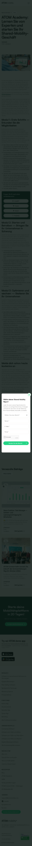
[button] (16, 415)
